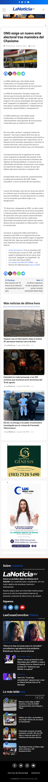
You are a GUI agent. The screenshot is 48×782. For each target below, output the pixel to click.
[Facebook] (6, 74)
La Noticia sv (10, 345)
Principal (15, 642)
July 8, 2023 (35, 265)
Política (28, 656)
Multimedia (7, 642)
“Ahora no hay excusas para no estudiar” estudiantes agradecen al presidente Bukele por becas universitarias (22, 648)
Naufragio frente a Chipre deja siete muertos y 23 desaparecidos (31, 734)
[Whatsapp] (19, 74)
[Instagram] (14, 74)
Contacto (35, 773)
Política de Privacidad (18, 773)
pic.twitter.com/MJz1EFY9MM (20, 262)
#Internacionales (15, 250)
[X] (10, 74)
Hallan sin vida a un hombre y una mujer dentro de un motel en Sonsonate (31, 705)
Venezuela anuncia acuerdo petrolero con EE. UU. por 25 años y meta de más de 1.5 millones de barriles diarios (30, 719)
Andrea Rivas (10, 46)
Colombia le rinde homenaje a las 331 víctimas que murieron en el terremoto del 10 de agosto (23, 380)
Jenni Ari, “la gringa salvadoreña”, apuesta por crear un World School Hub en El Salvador (31, 681)
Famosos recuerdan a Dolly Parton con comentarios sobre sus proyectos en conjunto (31, 749)
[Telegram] (23, 74)
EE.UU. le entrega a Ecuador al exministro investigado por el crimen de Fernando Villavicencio (23, 425)
